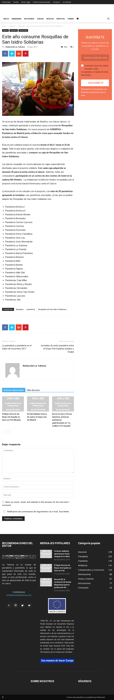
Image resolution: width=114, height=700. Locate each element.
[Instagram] (15, 605)
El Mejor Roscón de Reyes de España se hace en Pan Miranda (11, 417)
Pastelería (29, 19)
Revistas (61, 19)
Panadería (16, 19)
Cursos (40, 19)
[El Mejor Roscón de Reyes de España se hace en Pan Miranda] (13, 403)
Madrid (12, 26)
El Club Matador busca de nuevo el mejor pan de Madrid (37, 417)
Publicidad (6, 2)
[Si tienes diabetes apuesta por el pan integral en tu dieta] (46, 554)
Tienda (70, 19)
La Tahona (67, 2)
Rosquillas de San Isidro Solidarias (52, 309)
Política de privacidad (41, 2)
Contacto (56, 2)
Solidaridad (23, 30)
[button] (108, 18)
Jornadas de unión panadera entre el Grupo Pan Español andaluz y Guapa (57, 348)
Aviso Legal (25, 2)
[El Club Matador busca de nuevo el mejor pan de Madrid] (38, 403)
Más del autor (33, 390)
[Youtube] (29, 605)
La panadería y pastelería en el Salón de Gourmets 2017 (16, 347)
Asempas (19, 309)
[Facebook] (8, 605)
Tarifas (16, 2)
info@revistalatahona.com (19, 595)
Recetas (50, 19)
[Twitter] (22, 605)
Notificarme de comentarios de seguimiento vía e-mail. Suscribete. (38, 511)
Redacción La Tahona (15, 47)
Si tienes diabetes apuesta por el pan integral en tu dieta (62, 554)
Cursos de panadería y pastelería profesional (85, 697)
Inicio (6, 19)
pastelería (31, 309)
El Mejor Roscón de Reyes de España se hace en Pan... (62, 568)
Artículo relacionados (14, 390)
